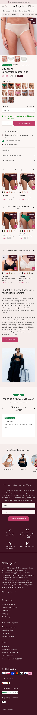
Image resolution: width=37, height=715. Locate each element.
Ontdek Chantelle (9, 340)
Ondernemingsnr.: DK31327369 (12, 659)
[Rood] (7, 192)
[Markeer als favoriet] (2, 19)
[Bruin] (12, 192)
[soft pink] (31, 93)
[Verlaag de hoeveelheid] (3, 123)
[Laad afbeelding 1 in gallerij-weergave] (18, 36)
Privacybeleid (6, 633)
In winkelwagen (24, 123)
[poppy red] (18, 86)
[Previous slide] (3, 408)
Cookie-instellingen (8, 630)
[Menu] (2, 6)
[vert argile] (11, 100)
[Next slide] (34, 408)
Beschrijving (5, 150)
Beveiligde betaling (8, 160)
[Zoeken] (7, 6)
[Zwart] (2, 192)
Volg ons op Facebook (9, 592)
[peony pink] (18, 93)
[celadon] (4, 100)
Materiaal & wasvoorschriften (11, 155)
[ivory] (11, 93)
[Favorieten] (30, 6)
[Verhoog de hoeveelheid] (11, 123)
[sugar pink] (4, 93)
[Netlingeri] (18, 6)
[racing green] (4, 86)
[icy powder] (25, 93)
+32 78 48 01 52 (7, 656)
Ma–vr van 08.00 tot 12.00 (10, 653)
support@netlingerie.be (9, 650)
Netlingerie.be (9, 709)
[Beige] (9, 192)
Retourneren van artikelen (10, 607)
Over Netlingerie (7, 617)
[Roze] (27, 192)
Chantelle (32, 11)
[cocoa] (31, 86)
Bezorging (5, 614)
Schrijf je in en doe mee (18, 519)
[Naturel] (25, 192)
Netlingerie (5, 646)
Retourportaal (6, 611)
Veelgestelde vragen (8, 604)
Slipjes (15, 11)
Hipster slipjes (23, 11)
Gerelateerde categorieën (18, 450)
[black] (11, 86)
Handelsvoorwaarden (9, 627)
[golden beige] (25, 86)
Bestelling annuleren (8, 636)
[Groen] (5, 192)
